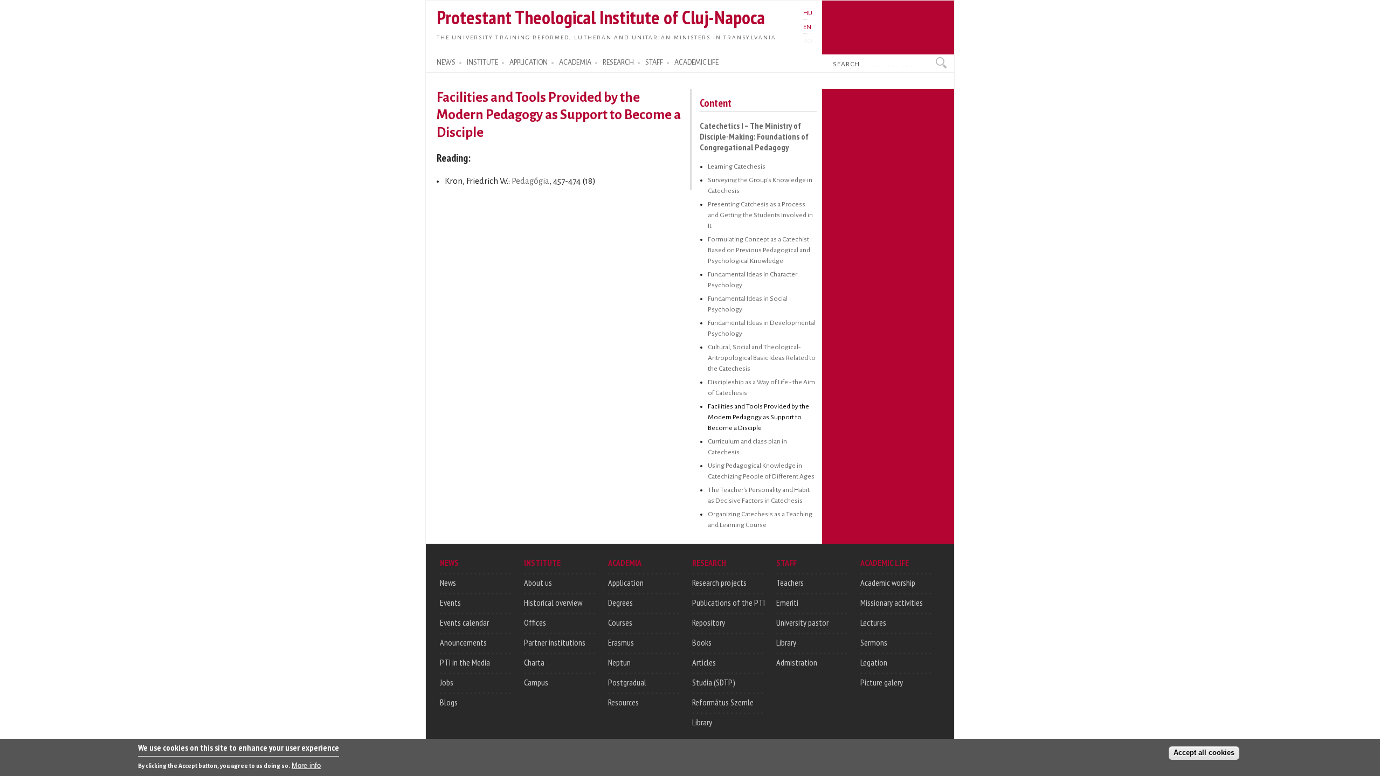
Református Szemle (723, 702)
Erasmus (621, 642)
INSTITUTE (482, 62)
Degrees (620, 602)
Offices (535, 622)
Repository (708, 622)
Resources (623, 702)
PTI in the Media (465, 662)
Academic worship (887, 582)
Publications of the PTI (728, 602)
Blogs (449, 702)
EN (807, 27)
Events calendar (464, 622)
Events (450, 602)
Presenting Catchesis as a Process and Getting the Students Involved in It (760, 215)
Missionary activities (891, 602)
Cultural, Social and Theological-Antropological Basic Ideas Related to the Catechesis (762, 357)
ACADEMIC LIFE (696, 62)
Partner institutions (554, 642)
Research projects (719, 582)
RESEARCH (618, 62)
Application (626, 582)
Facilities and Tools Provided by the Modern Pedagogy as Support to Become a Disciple (758, 417)
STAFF (654, 62)
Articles (704, 662)
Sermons (873, 642)
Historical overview (553, 602)
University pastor (802, 622)
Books (702, 642)
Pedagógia (530, 181)
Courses (620, 622)
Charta (534, 662)
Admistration (796, 662)
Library (702, 722)
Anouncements (463, 642)
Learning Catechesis (736, 166)
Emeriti (787, 602)
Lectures (873, 622)
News (448, 582)
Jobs (446, 682)
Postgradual (627, 682)
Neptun (619, 662)
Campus (536, 682)
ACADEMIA (575, 62)
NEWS (446, 62)
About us (538, 582)
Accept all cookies (1204, 753)
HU (807, 13)
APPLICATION (528, 62)
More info (306, 765)
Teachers (790, 582)
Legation (873, 662)
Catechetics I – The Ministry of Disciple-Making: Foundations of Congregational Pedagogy (754, 136)
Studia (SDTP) (713, 682)
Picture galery (881, 682)
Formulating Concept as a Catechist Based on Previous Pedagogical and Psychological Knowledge (759, 250)
